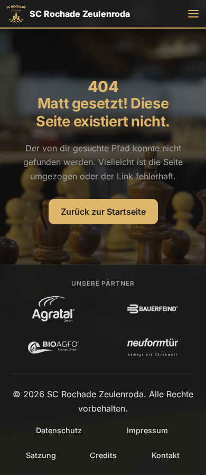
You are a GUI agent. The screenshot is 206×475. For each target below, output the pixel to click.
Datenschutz (59, 430)
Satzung (41, 455)
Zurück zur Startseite (103, 211)
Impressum (147, 430)
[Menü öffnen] (193, 14)
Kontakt (166, 455)
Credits (103, 455)
